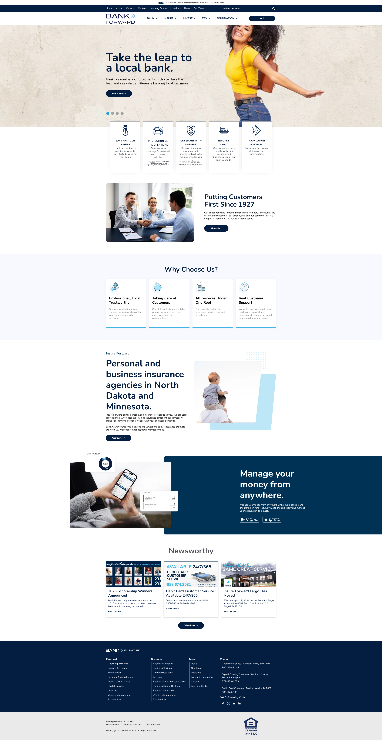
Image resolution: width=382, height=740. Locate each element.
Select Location (231, 8)
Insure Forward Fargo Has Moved (245, 593)
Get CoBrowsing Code (232, 697)
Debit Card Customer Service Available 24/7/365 (190, 593)
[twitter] (228, 703)
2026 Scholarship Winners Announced (130, 593)
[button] (273, 8)
